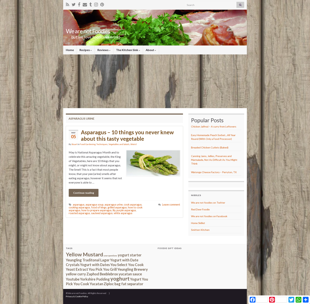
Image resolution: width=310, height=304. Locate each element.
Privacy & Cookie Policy (77, 296)
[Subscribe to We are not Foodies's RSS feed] (67, 3)
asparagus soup (95, 204)
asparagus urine (114, 204)
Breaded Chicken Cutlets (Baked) (209, 147)
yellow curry (76, 274)
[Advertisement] (155, 81)
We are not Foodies (88, 31)
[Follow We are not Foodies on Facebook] (79, 3)
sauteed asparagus (102, 213)
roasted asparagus (79, 213)
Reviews (103, 50)
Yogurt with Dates (95, 264)
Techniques (102, 144)
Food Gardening (87, 144)
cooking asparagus (79, 207)
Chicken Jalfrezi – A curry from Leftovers (213, 126)
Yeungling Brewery (132, 269)
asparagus (78, 204)
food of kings (99, 207)
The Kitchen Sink (127, 50)
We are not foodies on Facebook (209, 216)
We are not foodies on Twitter (208, 202)
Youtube (72, 279)
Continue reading (83, 192)
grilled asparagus (117, 207)
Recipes (84, 50)
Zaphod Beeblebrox (102, 274)
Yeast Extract (77, 269)
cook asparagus (133, 204)
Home (70, 50)
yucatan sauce (130, 274)
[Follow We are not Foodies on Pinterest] (102, 3)
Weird (133, 144)
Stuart (74, 144)
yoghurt (120, 278)
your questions (110, 255)
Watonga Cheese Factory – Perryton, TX (214, 172)
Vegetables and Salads (119, 144)
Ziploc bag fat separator (123, 284)
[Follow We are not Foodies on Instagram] (96, 3)
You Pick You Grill (103, 269)
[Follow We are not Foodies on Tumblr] (90, 3)
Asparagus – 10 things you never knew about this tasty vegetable (127, 135)
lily (114, 210)
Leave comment (171, 204)
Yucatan (96, 284)
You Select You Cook (127, 264)
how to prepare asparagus (96, 210)
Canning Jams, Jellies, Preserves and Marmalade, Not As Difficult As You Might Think (214, 160)
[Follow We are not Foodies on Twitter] (74, 3)
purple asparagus (126, 210)
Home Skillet (198, 223)
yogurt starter (130, 255)
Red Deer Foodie (200, 209)
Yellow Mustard (84, 254)
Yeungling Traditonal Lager (88, 260)
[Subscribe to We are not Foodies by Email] (85, 3)
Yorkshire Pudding (95, 279)
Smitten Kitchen (200, 229)
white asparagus (123, 213)
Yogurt (135, 279)
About (150, 50)
